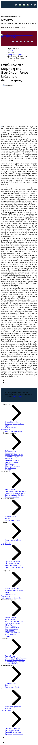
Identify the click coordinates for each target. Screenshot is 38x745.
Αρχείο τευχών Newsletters (14, 567)
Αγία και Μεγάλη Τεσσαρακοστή (16, 491)
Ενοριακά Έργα (10, 427)
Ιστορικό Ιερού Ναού (12, 422)
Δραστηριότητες (10, 516)
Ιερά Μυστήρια (10, 464)
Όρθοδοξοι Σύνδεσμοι (12, 561)
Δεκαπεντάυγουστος (12, 497)
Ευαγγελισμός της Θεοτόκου (14, 495)
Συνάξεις (8, 542)
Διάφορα (8, 470)
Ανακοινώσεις (5, 429)
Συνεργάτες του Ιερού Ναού (14, 424)
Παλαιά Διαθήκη (10, 451)
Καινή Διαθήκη (10, 453)
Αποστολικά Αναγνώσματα (14, 455)
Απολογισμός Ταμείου (12, 520)
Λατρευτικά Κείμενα (12, 460)
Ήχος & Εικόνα (6, 544)
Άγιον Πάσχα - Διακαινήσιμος (15, 493)
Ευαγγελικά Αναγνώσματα (14, 456)
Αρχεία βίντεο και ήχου (13, 565)
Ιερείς (7, 426)
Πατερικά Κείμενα (11, 462)
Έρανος (7, 518)
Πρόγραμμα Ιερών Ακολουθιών (11, 431)
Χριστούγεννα (10, 489)
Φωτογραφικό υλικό (12, 563)
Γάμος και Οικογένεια (12, 466)
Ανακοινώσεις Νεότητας (13, 540)
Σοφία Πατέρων (10, 468)
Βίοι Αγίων (8, 458)
